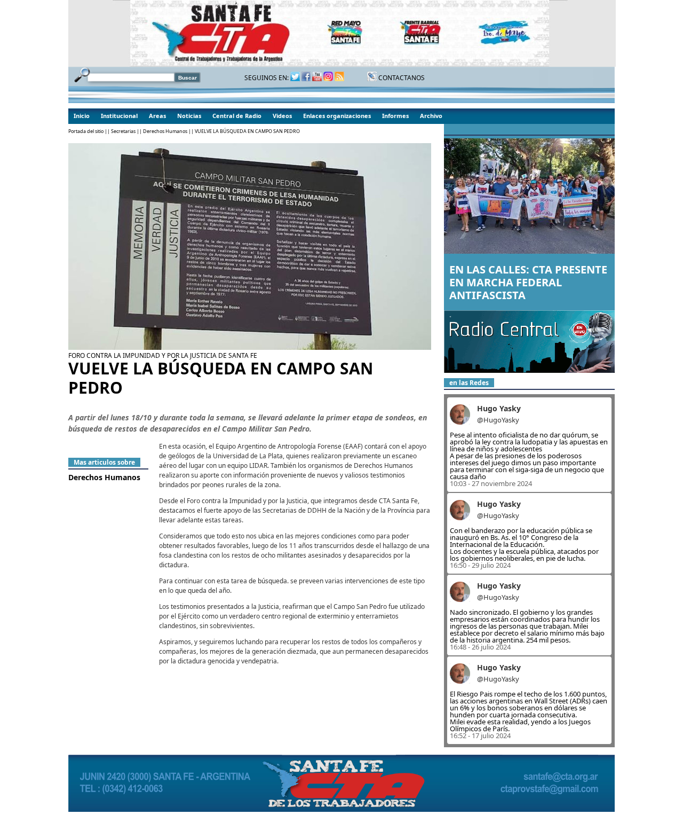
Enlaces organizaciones (337, 116)
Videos (282, 116)
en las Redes (469, 382)
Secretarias (123, 131)
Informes (395, 116)
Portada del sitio (86, 131)
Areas (157, 116)
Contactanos (401, 77)
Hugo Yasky (499, 408)
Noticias (189, 116)
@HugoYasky (498, 420)
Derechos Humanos (165, 131)
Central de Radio (236, 116)
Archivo (431, 116)
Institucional (119, 116)
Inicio (82, 116)
